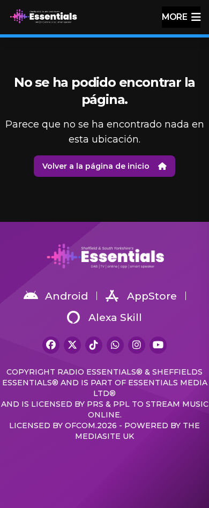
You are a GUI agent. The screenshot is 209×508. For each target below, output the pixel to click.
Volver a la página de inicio (96, 166)
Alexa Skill (115, 317)
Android (66, 296)
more (174, 17)
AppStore (152, 296)
